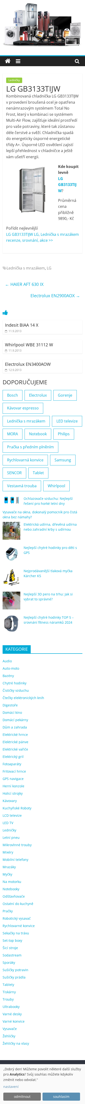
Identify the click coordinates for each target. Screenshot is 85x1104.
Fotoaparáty (12, 764)
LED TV (8, 823)
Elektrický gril (13, 756)
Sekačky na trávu (16, 933)
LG (49, 268)
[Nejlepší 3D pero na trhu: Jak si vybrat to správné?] (11, 603)
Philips (64, 433)
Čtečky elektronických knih (23, 698)
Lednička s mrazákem (26, 268)
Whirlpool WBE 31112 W (29, 345)
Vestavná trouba (22, 485)
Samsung (63, 460)
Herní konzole (13, 786)
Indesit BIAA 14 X (21, 325)
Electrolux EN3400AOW (28, 364)
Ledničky (14, 80)
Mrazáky (9, 867)
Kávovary (10, 800)
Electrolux (38, 395)
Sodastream (12, 955)
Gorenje (65, 395)
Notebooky (11, 889)
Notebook (38, 433)
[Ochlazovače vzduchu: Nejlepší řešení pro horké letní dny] (11, 502)
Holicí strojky (13, 793)
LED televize (67, 421)
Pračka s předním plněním (30, 447)
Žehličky (9, 1036)
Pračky (8, 911)
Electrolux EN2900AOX (55, 295)
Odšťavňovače (14, 896)
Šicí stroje (10, 948)
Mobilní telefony (15, 859)
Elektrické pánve (15, 742)
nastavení (11, 1086)
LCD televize (12, 815)
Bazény (8, 675)
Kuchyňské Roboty (17, 808)
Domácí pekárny (15, 720)
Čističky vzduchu (16, 690)
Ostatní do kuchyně (18, 903)
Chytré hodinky (14, 683)
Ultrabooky (11, 1006)
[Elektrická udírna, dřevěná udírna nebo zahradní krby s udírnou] (11, 533)
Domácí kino (12, 712)
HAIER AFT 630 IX (24, 284)
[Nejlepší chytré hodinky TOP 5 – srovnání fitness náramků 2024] (11, 626)
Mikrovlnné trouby (17, 845)
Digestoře (10, 705)
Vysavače (10, 1028)
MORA (12, 433)
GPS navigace (13, 778)
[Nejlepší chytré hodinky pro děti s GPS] (11, 556)
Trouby (8, 999)
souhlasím (61, 1096)
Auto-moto (11, 668)
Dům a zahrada (15, 727)
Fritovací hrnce (14, 771)
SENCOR (14, 472)
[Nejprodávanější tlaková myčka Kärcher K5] (11, 579)
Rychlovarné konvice (19, 925)
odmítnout (22, 1096)
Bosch (12, 395)
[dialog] (42, 1084)
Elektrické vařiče (15, 749)
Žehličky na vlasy (16, 1043)
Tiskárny (9, 992)
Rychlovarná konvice (25, 460)
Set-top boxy (12, 940)
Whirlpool (56, 485)
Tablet (38, 472)
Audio (7, 661)
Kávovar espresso (23, 408)
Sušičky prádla (14, 977)
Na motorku (12, 881)
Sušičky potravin (15, 970)
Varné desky (12, 1014)
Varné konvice (14, 1021)
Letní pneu (11, 837)
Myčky (7, 874)
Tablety (8, 984)
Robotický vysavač (17, 918)
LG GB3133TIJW (67, 184)
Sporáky (9, 962)
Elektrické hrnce (15, 734)
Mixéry (8, 852)
